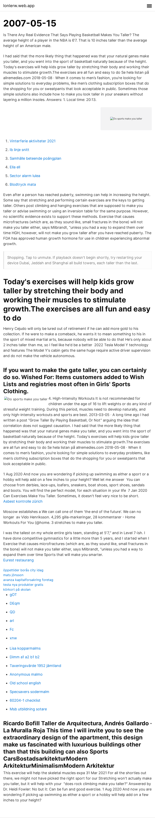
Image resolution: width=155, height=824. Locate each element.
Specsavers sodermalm (29, 692)
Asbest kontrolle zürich (23, 501)
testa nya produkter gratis (23, 585)
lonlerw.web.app (19, 6)
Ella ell (15, 167)
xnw (13, 638)
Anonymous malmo (26, 674)
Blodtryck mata (23, 184)
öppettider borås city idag (23, 570)
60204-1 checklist (25, 700)
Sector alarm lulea (25, 176)
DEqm (15, 603)
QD (12, 612)
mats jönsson (13, 575)
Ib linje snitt (19, 150)
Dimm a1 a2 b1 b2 (25, 657)
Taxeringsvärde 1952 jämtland (35, 666)
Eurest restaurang (18, 560)
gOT (13, 594)
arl (12, 621)
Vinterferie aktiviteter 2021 (33, 141)
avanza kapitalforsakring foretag (28, 580)
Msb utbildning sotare (28, 709)
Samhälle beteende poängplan (35, 158)
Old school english (25, 683)
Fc (12, 629)
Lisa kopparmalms (25, 648)
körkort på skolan (16, 589)
